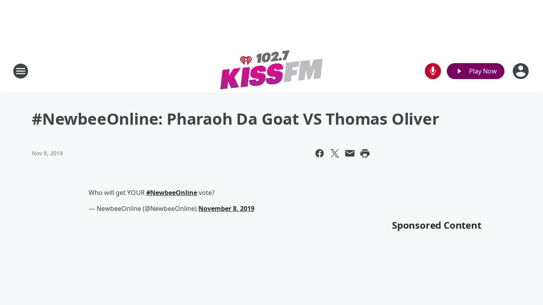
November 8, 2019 (226, 208)
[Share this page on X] (334, 153)
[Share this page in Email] (349, 153)
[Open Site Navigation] (21, 71)
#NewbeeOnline (171, 192)
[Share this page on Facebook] (319, 153)
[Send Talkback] (433, 71)
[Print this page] (364, 153)
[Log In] (521, 71)
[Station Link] (272, 71)
